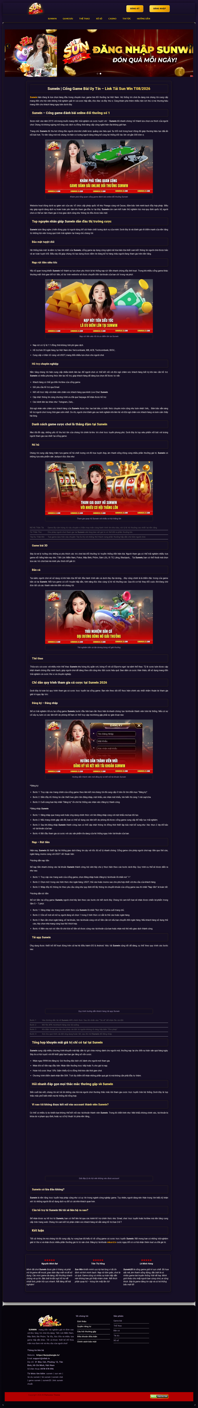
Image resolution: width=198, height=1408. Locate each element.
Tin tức (127, 18)
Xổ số (99, 18)
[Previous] (8, 46)
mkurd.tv (111, 1242)
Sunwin (52, 18)
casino (112, 18)
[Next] (190, 46)
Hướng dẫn (143, 18)
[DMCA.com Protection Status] (159, 1396)
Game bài (68, 18)
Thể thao (84, 18)
